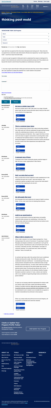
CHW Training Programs (17, 363)
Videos (16, 383)
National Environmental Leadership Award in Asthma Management (31, 362)
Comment (4, 81)
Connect (32, 7)
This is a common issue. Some (24, 126)
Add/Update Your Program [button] (37, 329)
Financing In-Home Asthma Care (19, 370)
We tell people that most (23, 197)
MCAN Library (5, 363)
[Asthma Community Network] (10, 6)
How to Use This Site (6, 360)
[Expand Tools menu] (48, 36)
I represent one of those (23, 157)
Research (37, 6)
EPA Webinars (17, 386)
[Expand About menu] (48, 33)
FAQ (3, 366)
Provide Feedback (6, 368)
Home (35, 1)
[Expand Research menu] (48, 42)
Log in (18, 115)
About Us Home (6, 355)
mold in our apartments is (23, 215)
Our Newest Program (7, 327)
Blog (27, 355)
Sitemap (40, 1)
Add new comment (9, 313)
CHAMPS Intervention (17, 374)
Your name (4, 76)
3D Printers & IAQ (18, 355)
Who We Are (5, 357)
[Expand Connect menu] (48, 39)
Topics (40, 355)
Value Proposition (19, 360)
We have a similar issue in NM (24, 106)
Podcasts (16, 381)
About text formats (6, 92)
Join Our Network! (6, 1)
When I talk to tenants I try (24, 237)
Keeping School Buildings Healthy (18, 392)
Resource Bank (18, 357)
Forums (8, 12)
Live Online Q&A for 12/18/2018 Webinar (32, 12)
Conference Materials (17, 389)
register (18, 119)
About (23, 6)
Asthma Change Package (18, 366)
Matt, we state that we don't (24, 175)
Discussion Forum (15, 12)
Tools (27, 6)
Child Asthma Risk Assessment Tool (19, 378)
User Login (46, 1)
